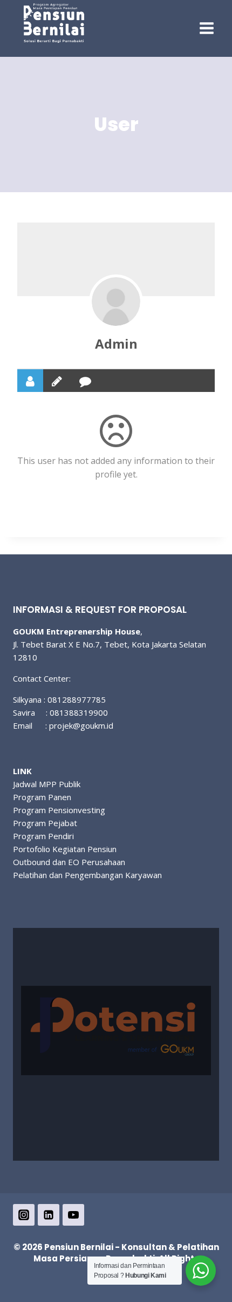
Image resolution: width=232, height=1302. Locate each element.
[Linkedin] (48, 1215)
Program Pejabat (45, 822)
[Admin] (116, 301)
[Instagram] (24, 1215)
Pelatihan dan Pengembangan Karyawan (87, 874)
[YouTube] (73, 1215)
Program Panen (42, 796)
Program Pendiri (43, 835)
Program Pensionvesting (59, 809)
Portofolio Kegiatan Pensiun (65, 848)
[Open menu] (206, 28)
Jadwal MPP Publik (46, 783)
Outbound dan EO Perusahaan (69, 861)
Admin (116, 343)
